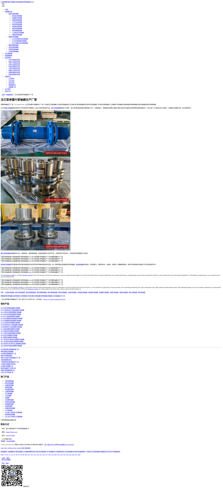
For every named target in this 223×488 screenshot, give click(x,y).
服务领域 (7, 57)
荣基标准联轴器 (13, 36)
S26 (73, 454)
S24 (67, 454)
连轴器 (6, 397)
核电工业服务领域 (14, 62)
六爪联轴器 (8, 410)
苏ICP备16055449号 (50, 444)
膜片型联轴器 (62, 292)
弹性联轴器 (79, 264)
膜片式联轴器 (55, 108)
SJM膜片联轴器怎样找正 (8, 364)
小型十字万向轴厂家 (7, 372)
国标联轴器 (19, 451)
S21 (58, 454)
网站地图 (27, 448)
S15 (41, 454)
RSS (15, 448)
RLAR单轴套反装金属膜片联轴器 (11, 320)
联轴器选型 (116, 451)
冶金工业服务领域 (14, 64)
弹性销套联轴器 (16, 30)
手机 (3, 463)
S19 (52, 454)
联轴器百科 (12, 85)
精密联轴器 (8, 387)
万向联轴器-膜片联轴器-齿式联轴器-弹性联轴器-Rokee (17, 2)
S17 (46, 454)
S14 (38, 454)
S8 (21, 454)
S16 (44, 454)
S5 (14, 454)
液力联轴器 (8, 393)
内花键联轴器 (9, 400)
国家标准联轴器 (13, 13)
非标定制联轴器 (13, 47)
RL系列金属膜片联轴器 (19, 41)
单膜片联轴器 (123, 292)
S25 (70, 454)
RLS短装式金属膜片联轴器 (9, 337)
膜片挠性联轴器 (20, 292)
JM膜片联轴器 (72, 292)
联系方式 (7, 91)
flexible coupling (27, 275)
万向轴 (29, 296)
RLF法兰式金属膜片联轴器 (9, 335)
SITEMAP (11, 448)
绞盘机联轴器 (9, 385)
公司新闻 (11, 78)
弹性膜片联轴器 (5, 264)
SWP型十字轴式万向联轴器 (13, 412)
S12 (32, 454)
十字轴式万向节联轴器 (92, 451)
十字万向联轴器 (16, 22)
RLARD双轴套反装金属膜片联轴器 (11, 318)
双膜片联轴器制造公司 (8, 370)
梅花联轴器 (8, 406)
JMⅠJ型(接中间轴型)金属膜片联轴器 (12, 341)
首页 (6, 9)
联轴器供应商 (60, 451)
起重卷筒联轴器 (16, 20)
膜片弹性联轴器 (5, 253)
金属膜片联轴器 (16, 18)
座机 (7, 463)
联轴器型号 (4, 451)
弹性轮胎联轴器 (16, 34)
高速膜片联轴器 (104, 292)
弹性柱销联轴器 (16, 28)
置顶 (7, 458)
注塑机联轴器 (9, 391)
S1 (5, 454)
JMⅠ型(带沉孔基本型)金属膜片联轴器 (12, 339)
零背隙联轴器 (9, 381)
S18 (49, 454)
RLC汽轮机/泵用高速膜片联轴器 (11, 333)
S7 (19, 454)
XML (5, 448)
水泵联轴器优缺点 (6, 360)
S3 (9, 454)
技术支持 (110, 451)
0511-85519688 (10, 435)
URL (2, 448)
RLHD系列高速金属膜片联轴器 (10, 308)
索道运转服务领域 (14, 74)
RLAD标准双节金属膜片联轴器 (10, 322)
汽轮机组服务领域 (14, 68)
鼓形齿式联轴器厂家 (42, 451)
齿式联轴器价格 (70, 451)
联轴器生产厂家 (60, 296)
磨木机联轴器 (9, 383)
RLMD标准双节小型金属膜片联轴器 (12, 324)
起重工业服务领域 (14, 70)
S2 (7, 454)
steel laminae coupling (17, 287)
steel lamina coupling (9, 275)
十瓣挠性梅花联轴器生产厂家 (10, 362)
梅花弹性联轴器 (16, 24)
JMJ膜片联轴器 (9, 292)
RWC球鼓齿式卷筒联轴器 (19, 43)
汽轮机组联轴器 (13, 51)
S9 (23, 454)
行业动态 (11, 80)
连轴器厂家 (12, 87)
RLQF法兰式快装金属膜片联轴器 (11, 314)
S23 (64, 454)
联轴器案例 (8, 55)
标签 (22, 448)
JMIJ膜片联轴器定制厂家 (8, 353)
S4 (12, 454)
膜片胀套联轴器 (42, 292)
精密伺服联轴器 (13, 45)
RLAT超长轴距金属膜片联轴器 (10, 329)
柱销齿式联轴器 (16, 26)
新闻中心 (7, 76)
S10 (26, 454)
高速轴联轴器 (9, 404)
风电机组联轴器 (13, 49)
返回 (3, 458)
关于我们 (7, 89)
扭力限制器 (8, 53)
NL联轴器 (7, 395)
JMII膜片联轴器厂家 (7, 366)
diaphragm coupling (32, 289)
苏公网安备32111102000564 (65, 444)
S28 (79, 454)
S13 (35, 454)
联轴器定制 (11, 451)
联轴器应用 (103, 451)
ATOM (19, 448)
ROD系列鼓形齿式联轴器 (19, 39)
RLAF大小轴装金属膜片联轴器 (10, 316)
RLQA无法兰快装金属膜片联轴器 (11, 312)
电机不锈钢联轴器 (6, 355)
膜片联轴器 (8, 108)
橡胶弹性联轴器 (9, 414)
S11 (29, 454)
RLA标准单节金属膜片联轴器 (10, 331)
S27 (76, 454)
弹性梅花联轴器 (9, 402)
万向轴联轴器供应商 (29, 451)
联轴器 (3, 296)
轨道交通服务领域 (14, 66)
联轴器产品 (8, 11)
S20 (55, 454)
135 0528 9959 (10, 441)
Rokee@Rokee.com (11, 432)
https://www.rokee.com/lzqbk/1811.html (54, 299)
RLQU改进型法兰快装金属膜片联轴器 (12, 310)
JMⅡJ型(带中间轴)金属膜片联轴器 (11, 345)
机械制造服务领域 (14, 72)
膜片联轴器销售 (80, 451)
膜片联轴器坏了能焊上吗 (8, 368)
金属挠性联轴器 (9, 408)
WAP (2, 454)
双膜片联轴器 (114, 292)
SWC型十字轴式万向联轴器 (13, 416)
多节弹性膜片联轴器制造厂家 (10, 349)
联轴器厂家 (51, 296)
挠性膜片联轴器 (82, 292)
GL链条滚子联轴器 (17, 32)
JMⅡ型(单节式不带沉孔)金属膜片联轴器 (13, 343)
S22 (61, 454)
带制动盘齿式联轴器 (7, 351)
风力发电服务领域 (14, 60)
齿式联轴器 (16, 296)
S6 (16, 454)
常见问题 (11, 83)
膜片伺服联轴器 (31, 292)
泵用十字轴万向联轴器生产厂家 (10, 357)
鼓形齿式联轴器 (16, 16)
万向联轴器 (23, 296)
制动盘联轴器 (9, 389)
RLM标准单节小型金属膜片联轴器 (11, 327)
